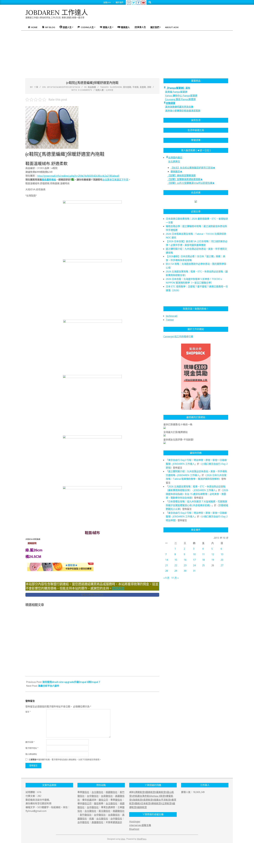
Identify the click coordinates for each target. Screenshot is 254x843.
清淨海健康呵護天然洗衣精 (179, 106)
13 (222, 554)
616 (39, 792)
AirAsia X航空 (157, 796)
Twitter (170, 319)
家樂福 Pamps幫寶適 (176, 91)
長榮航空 (148, 800)
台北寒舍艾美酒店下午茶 (115, 179)
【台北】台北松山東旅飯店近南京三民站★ (193, 167)
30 (185, 570)
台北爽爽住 (174, 161)
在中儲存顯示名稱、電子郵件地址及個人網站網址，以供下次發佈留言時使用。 (65, 759)
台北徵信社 (97, 792)
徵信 (96, 803)
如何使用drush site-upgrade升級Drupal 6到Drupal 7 (71, 682)
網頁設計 (117, 822)
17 (194, 559)
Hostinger (134, 821)
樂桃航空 (156, 803)
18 (203, 559)
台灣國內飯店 (175, 157)
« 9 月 (166, 577)
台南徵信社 (107, 796)
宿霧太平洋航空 (162, 800)
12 (212, 554)
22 (175, 565)
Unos (123, 839)
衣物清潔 (170, 103)
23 (185, 565)
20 (222, 559)
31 (194, 570)
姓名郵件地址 (49, 179)
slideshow (116, 87)
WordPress (141, 839)
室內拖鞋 (127, 87)
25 (203, 565)
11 (203, 554)
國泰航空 (150, 792)
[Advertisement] (127, 52)
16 (185, 559)
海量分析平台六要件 (48, 685)
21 (166, 565)
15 (175, 559)
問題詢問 (118, 588)
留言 (28, 712)
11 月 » (175, 577)
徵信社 (85, 792)
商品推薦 (92, 87)
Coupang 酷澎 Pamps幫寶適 (180, 99)
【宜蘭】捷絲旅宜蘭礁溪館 (181, 175)
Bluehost (134, 829)
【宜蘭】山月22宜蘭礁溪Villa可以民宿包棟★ (191, 183)
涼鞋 (149, 87)
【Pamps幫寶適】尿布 (178, 88)
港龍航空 (139, 792)
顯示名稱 (29, 742)
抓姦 (89, 799)
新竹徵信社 (86, 814)
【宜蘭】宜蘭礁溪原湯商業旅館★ (185, 179)
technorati (171, 316)
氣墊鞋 (143, 87)
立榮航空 (167, 803)
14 (166, 559)
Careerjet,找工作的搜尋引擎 (178, 336)
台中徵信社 (93, 796)
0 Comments (85, 90)
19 (212, 559)
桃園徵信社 (111, 792)
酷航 (137, 803)
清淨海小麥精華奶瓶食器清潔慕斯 (182, 110)
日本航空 (145, 803)
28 (166, 570)
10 (194, 554)
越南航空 (142, 807)
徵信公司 (103, 799)
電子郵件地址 (31, 748)
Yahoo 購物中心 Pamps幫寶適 (181, 95)
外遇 (108, 807)
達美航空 (161, 792)
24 (194, 565)
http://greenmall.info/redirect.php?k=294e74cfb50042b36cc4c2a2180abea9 (78, 175)
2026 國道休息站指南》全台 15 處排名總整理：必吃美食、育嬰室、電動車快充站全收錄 (197, 494)
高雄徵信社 (97, 822)
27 (222, 565)
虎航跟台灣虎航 (141, 796)
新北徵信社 (104, 811)
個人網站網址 (31, 754)
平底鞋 (135, 87)
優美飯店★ (176, 171)
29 (175, 570)
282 (39, 796)
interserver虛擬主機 (140, 825)
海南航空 (137, 800)
